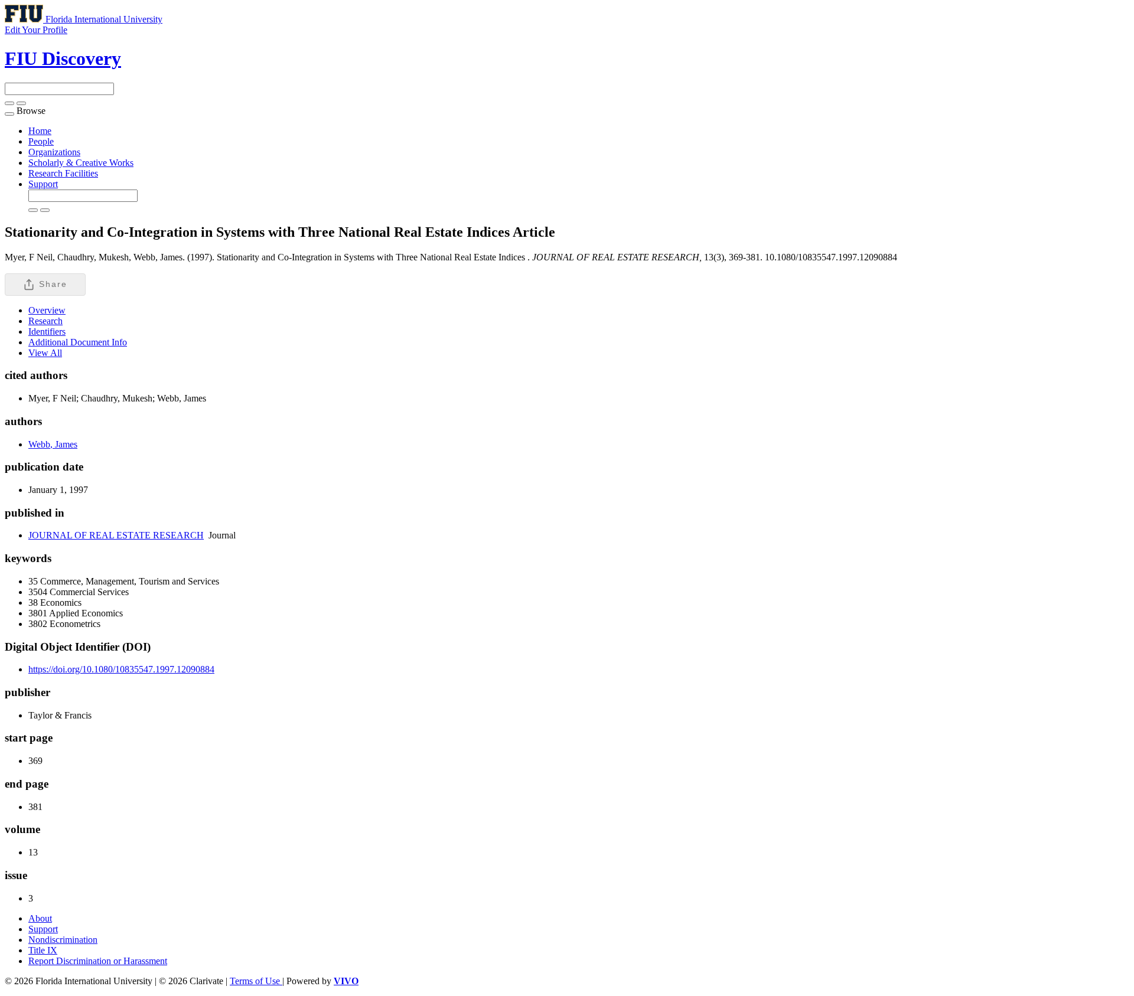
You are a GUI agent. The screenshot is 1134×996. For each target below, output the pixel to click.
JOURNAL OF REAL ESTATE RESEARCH (116, 535)
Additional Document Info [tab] (77, 342)
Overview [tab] (47, 310)
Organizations (54, 152)
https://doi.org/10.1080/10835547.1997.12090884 (121, 669)
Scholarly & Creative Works (80, 163)
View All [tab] (45, 353)
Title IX (42, 950)
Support (43, 184)
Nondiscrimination (62, 940)
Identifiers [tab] (47, 331)
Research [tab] (45, 321)
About (40, 918)
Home (39, 131)
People (41, 141)
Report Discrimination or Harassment (97, 961)
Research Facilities (63, 173)
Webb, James (52, 444)
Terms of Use (256, 981)
